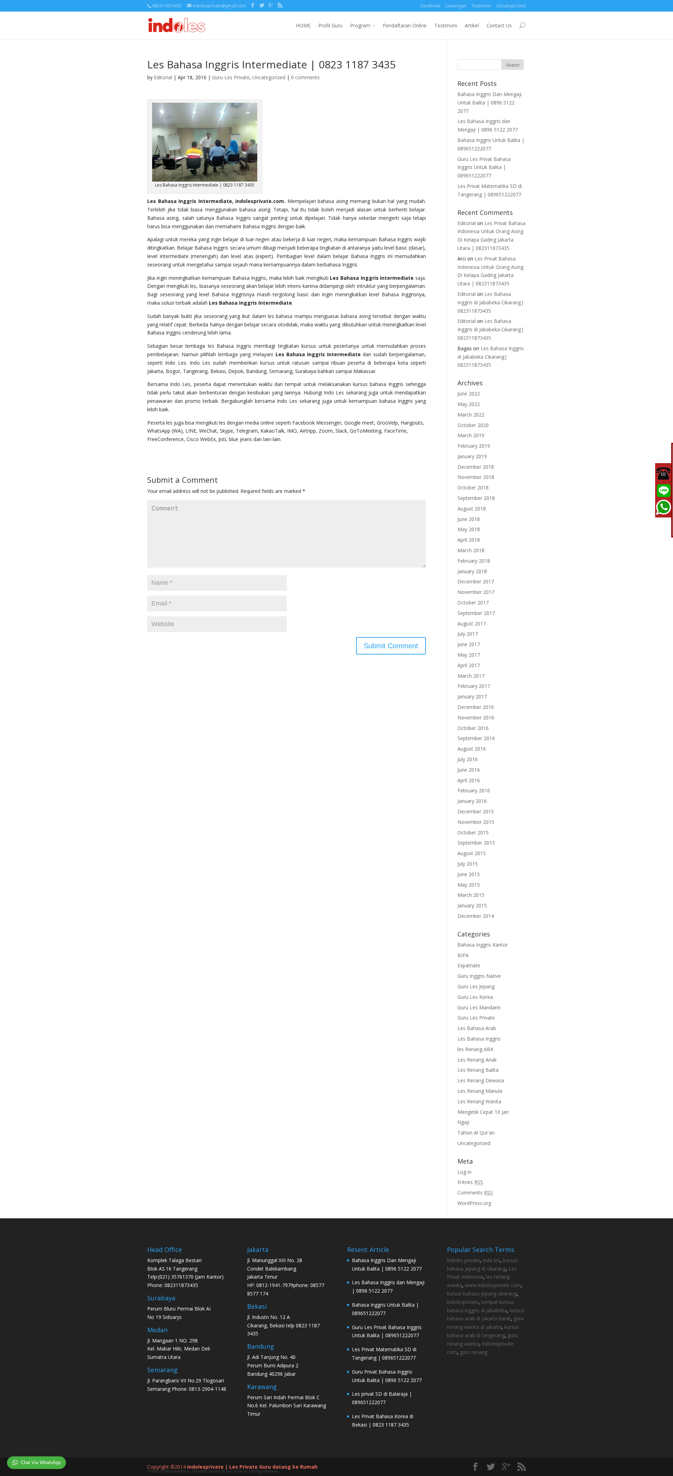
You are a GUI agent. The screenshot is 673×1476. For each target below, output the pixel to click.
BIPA (463, 955)
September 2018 (476, 498)
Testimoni (481, 6)
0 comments (305, 77)
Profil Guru (330, 25)
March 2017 (470, 675)
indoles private (463, 1260)
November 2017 (475, 592)
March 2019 (470, 435)
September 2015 (476, 842)
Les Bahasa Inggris (479, 1038)
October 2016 (473, 728)
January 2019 (472, 456)
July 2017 (467, 633)
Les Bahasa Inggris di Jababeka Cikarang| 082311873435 (490, 302)
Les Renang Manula (479, 1091)
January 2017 (472, 696)
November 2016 (475, 717)
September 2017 (476, 613)
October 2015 (473, 832)
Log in (464, 1172)
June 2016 (468, 769)
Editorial (163, 77)
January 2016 (472, 801)
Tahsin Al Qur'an (476, 1132)
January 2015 (472, 905)
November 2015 (475, 822)
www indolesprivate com (493, 1285)
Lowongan (456, 6)
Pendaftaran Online (405, 25)
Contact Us (499, 25)
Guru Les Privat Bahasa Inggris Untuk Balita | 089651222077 (484, 167)
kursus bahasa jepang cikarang (482, 1293)
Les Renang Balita (477, 1070)
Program (360, 25)
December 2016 (475, 707)
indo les (491, 1260)
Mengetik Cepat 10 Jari (483, 1112)
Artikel (472, 25)
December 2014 (475, 916)
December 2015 (475, 811)
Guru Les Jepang (476, 986)
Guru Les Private (231, 77)
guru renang (473, 1352)
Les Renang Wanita (479, 1101)
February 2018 (473, 560)
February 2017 (473, 686)
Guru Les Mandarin (479, 1007)
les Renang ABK (475, 1049)
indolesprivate (462, 1302)
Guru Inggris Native (479, 976)
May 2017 (468, 654)
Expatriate (468, 965)
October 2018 (473, 487)
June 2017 (468, 644)
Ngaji (463, 1122)
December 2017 (475, 581)
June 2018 (468, 519)
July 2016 (467, 759)
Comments (475, 1192)
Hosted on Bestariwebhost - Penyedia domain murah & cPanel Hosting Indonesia (212, 1471)
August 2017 (471, 623)
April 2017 (468, 665)
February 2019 (473, 445)
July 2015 (467, 863)
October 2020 (473, 425)
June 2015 (468, 874)
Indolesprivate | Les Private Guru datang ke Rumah (252, 1466)
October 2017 (473, 602)
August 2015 (471, 853)
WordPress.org (474, 1203)
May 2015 (468, 884)
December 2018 (475, 466)
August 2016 (471, 748)
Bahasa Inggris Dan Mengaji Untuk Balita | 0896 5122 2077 (489, 102)
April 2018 (468, 539)
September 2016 (476, 738)
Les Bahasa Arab (476, 1028)
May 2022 (468, 404)
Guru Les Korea (475, 997)
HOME (303, 25)
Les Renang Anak (477, 1059)
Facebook (430, 6)
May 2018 (468, 529)
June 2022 (468, 393)
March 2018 (470, 550)
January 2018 (472, 571)
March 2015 (470, 895)
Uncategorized (511, 6)
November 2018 (475, 477)
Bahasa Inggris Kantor (482, 944)
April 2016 (468, 780)
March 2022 (470, 414)
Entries (470, 1182)
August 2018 (471, 508)
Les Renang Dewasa (480, 1080)
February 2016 (473, 790)
